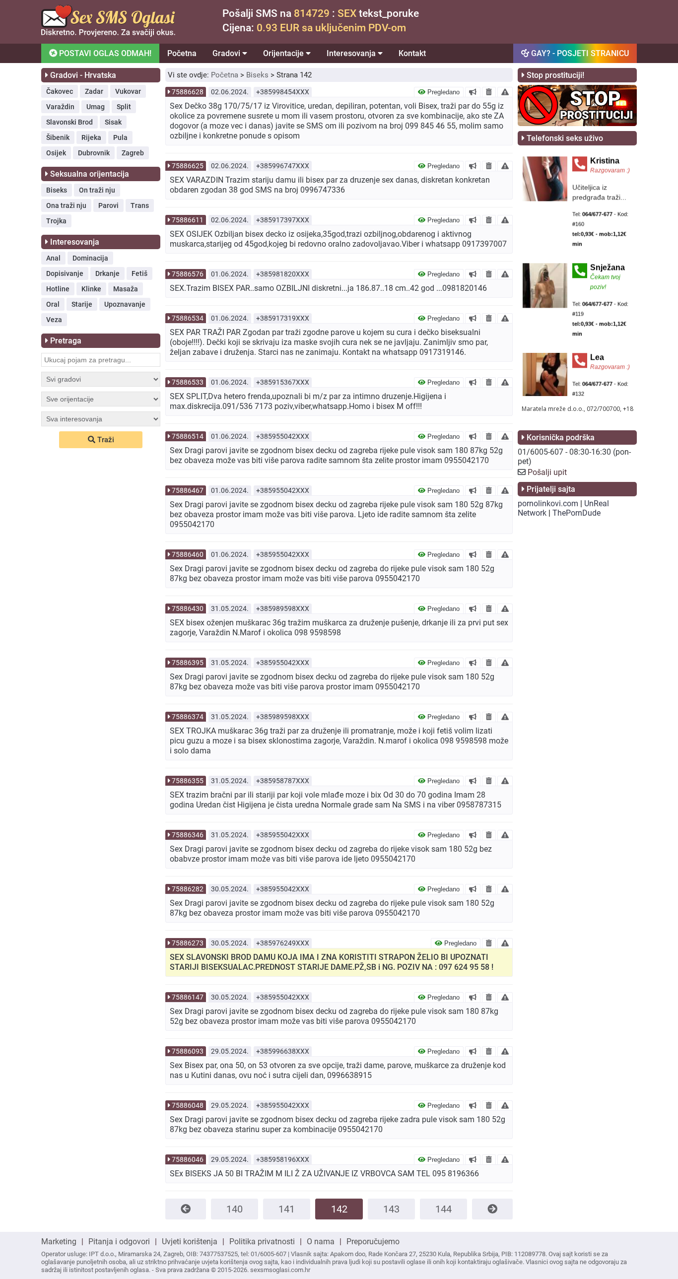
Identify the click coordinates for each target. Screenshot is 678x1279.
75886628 (187, 92)
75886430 (187, 608)
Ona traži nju (66, 205)
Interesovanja (352, 53)
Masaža (125, 289)
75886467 (187, 490)
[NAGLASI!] (472, 92)
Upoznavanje (124, 304)
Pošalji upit (547, 472)
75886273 (187, 943)
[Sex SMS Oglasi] (108, 34)
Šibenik (57, 137)
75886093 (187, 1051)
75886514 (187, 436)
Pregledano (442, 92)
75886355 (187, 781)
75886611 (187, 220)
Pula (120, 137)
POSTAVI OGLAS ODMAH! (104, 53)
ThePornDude (576, 513)
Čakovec (59, 91)
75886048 (187, 1105)
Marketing (58, 1241)
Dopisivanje (64, 273)
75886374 (187, 717)
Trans (140, 205)
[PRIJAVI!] (505, 92)
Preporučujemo (373, 1241)
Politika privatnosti (262, 1241)
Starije (81, 304)
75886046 (187, 1159)
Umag (95, 107)
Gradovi (227, 53)
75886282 (187, 889)
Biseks (56, 190)
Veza (54, 320)
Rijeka (91, 137)
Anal (53, 258)
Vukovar (128, 91)
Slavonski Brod (69, 122)
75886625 (187, 166)
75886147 (187, 997)
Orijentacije (284, 53)
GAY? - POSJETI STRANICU (579, 53)
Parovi (108, 205)
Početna (182, 53)
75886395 (187, 663)
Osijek (56, 153)
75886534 (187, 318)
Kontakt (412, 53)
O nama (321, 1241)
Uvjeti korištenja (189, 1241)
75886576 (187, 274)
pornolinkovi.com (548, 503)
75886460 (187, 554)
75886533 (187, 382)
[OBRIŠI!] (489, 92)
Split (124, 107)
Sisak (113, 122)
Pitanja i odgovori (119, 1241)
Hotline (57, 289)
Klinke (91, 289)
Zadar (94, 91)
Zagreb (133, 153)
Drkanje (107, 273)
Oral (53, 304)
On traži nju (97, 190)
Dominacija (90, 258)
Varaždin (60, 107)
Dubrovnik (94, 153)
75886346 (187, 835)
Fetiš (139, 273)
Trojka (56, 221)
